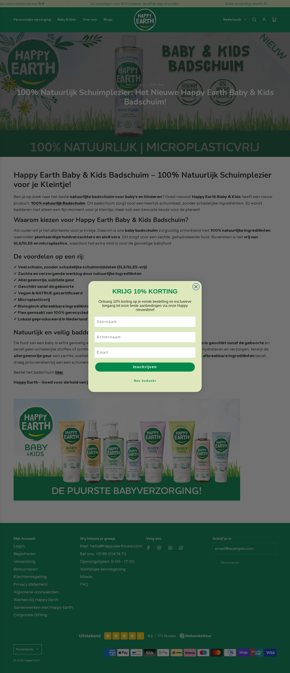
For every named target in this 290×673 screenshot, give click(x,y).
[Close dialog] (196, 286)
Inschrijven (145, 367)
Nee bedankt (145, 380)
